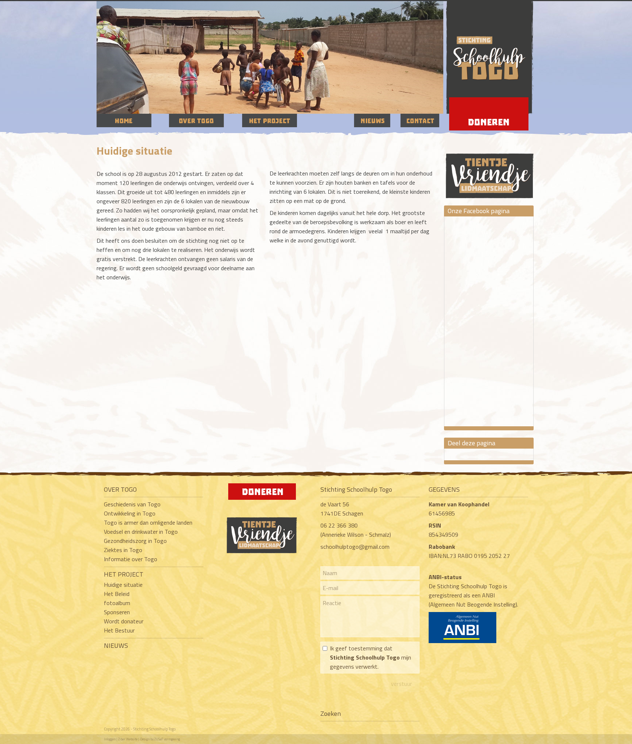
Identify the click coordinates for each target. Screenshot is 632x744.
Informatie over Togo (130, 559)
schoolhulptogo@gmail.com (355, 546)
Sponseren (117, 612)
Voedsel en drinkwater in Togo (141, 531)
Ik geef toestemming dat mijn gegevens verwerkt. (370, 657)
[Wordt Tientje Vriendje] (489, 169)
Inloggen (110, 739)
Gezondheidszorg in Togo (135, 540)
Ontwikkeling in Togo (129, 513)
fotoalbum (117, 602)
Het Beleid (116, 593)
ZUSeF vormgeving (167, 739)
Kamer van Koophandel (460, 504)
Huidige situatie (123, 584)
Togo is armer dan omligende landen (148, 522)
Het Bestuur (119, 630)
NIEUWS (116, 645)
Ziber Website (128, 739)
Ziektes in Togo (123, 549)
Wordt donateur (123, 621)
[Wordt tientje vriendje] (261, 551)
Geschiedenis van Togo (132, 504)
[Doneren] (262, 497)
